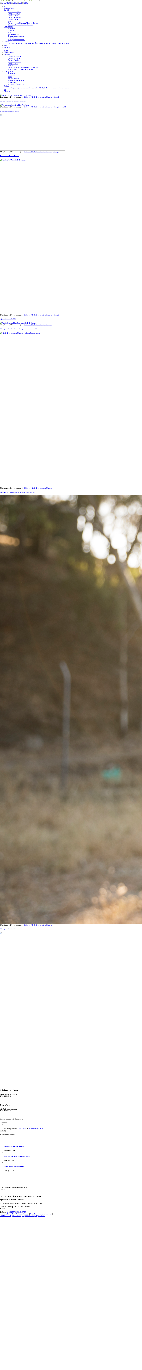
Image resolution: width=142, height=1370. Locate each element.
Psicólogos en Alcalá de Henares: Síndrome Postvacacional (17, 492)
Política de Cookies (22, 1214)
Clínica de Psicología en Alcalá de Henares (38, 97)
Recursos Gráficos (46, 1214)
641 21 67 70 (21, 1212)
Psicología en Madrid (60, 107)
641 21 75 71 (11, 1212)
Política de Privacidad (36, 1129)
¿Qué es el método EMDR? (8, 319)
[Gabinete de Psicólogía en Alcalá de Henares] (15, 95)
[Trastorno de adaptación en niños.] (14, 105)
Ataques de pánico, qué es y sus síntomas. (14, 1166)
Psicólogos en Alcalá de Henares (9, 929)
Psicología (56, 97)
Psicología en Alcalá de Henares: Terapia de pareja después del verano (20, 329)
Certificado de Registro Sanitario (10, 1216)
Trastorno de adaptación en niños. (10, 111)
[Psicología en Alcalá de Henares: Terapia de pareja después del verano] (18, 323)
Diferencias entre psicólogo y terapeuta (14, 1146)
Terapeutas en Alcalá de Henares (9, 156)
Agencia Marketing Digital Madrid (33, 1216)
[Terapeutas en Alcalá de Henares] (32, 150)
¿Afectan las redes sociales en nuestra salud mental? (17, 1156)
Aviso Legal (22, 1129)
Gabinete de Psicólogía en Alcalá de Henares (13, 101)
